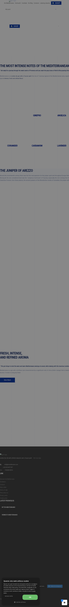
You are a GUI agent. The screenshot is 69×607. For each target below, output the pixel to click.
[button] (21, 602)
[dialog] (21, 591)
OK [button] (30, 597)
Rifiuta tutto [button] (9, 596)
